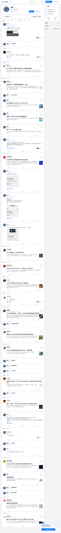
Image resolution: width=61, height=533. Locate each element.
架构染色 (8, 331)
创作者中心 (48, 1)
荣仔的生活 (9, 296)
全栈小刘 (8, 81)
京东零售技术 (9, 156)
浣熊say (8, 65)
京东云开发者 (14, 94)
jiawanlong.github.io (11, 27)
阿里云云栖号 (14, 492)
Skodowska (9, 432)
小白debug (13, 370)
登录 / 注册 (48, 529)
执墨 (8, 23)
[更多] (58, 530)
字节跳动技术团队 (15, 323)
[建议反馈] (58, 527)
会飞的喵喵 (8, 249)
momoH (8, 280)
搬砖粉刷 (8, 51)
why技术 (8, 378)
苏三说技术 (13, 43)
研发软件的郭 (9, 265)
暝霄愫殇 (8, 310)
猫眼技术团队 (14, 487)
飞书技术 (13, 443)
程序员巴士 (8, 516)
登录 (57, 1)
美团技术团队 (14, 365)
